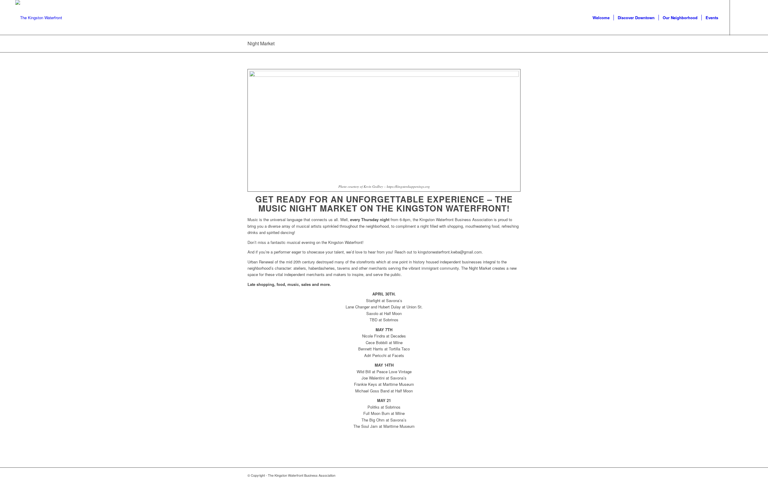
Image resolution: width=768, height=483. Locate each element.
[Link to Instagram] (748, 17)
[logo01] (38, 17)
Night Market (261, 43)
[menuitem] (601, 17)
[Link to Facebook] (739, 17)
